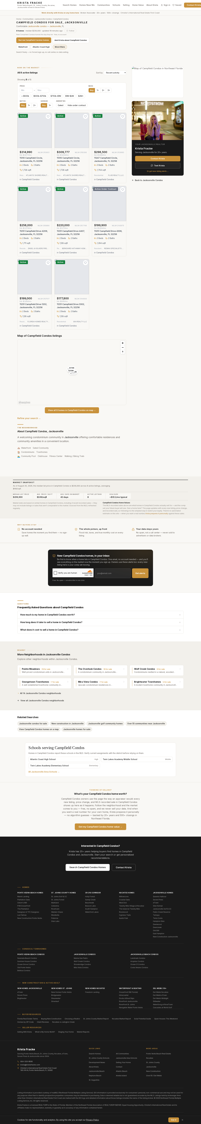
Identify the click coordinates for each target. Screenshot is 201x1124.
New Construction (153, 1071)
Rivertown (55, 909)
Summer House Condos (27, 961)
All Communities (122, 1054)
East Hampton (158, 933)
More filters (60, 47)
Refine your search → (29, 418)
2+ (103, 90)
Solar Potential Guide (142, 1019)
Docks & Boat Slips (126, 998)
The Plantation (23, 909)
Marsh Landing (23, 897)
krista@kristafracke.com (30, 1065)
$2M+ (80, 96)
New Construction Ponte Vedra (29, 918)
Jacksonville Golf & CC (162, 909)
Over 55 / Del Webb (154, 1076)
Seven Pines (158, 900)
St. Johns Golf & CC (59, 897)
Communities (103, 5)
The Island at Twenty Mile (129, 909)
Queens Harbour (159, 897)
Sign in (167, 5)
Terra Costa (157, 918)
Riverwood (123, 912)
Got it (173, 1120)
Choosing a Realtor (72, 1019)
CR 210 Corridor (93, 893)
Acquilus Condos (137, 961)
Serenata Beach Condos (27, 958)
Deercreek (157, 927)
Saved (178, 5)
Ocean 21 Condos (137, 964)
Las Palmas (22, 915)
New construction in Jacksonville (68, 723)
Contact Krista (158, 158)
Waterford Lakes (92, 912)
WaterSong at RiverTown (163, 1004)
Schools (116, 5)
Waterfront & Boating (130, 988)
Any (92, 90)
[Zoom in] (122, 343)
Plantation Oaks (23, 900)
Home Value (138, 5)
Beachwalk (89, 903)
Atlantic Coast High (41, 47)
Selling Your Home (123, 1062)
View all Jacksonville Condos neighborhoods (42, 700)
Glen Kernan (158, 906)
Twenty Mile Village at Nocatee (131, 906)
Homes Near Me (87, 5)
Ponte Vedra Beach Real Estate (158, 1054)
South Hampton (91, 909)
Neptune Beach (95, 1076)
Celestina (55, 906)
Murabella (55, 915)
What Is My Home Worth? (45, 1032)
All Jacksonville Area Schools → (44, 772)
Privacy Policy (92, 1120)
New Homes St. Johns (61, 988)
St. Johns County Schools (99, 1058)
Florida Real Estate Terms (27, 1019)
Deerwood (157, 924)
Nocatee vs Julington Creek (63, 1022)
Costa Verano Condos (139, 967)
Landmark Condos (137, 958)
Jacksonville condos (37, 26)
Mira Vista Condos (81, 967)
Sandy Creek (90, 900)
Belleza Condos (23, 970)
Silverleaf (55, 1001)
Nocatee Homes (126, 893)
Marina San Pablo (81, 958)
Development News (97, 1062)
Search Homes (70, 5)
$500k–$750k (40, 96)
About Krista (152, 5)
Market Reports (83, 1032)
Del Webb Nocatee (160, 992)
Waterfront (22, 47)
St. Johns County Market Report (96, 1019)
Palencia (54, 918)
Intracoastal (123, 995)
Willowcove (124, 897)
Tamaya (156, 915)
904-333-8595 (26, 1061)
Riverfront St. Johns (127, 1004)
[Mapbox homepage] (24, 402)
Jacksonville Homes (163, 893)
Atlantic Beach (121, 1071)
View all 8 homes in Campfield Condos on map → (72, 410)
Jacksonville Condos (43, 19)
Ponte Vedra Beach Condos (30, 954)
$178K (71, 368)
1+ (98, 90)
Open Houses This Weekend (166, 1019)
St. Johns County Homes (63, 893)
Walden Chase (57, 912)
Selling (126, 5)
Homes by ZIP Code (25, 1022)
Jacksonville (55, 26)
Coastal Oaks (124, 900)
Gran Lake (55, 921)
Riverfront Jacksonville (128, 1001)
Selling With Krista (24, 1032)
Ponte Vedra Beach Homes (30, 893)
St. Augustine (94, 1080)
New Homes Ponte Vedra (61, 992)
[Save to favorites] (48, 116)
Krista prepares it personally (156, 513)
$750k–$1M (56, 96)
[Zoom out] (122, 347)
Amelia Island (121, 1076)
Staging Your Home (66, 1032)
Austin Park (123, 918)
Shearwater (55, 998)
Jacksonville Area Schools (126, 1058)
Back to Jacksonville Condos (149, 180)
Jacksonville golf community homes (105, 723)
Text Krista (159, 165)
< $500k (25, 96)
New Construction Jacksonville (165, 937)
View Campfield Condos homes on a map (39, 729)
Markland (55, 903)
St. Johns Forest (57, 900)
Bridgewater (56, 995)
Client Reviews (43, 1022)
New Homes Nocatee (95, 988)
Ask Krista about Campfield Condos (71, 40)
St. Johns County (153, 1062)
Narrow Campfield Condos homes (33, 40)
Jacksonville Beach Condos (144, 954)
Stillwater (156, 1001)
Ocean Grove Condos (26, 964)
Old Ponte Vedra (23, 967)
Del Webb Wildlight (160, 998)
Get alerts (140, 573)
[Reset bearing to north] (122, 352)
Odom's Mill (22, 903)
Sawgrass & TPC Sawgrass (28, 912)
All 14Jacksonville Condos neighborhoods (40, 693)
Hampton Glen (158, 921)
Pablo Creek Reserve (161, 912)
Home (18, 19)
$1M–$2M (69, 96)
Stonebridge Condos (82, 964)
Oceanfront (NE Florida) (128, 992)
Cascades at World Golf (162, 1007)
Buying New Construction (51, 1019)
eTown (155, 903)
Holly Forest (90, 897)
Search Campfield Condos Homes (87, 867)
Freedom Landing (92, 992)
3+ (109, 90)
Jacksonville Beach (96, 1071)
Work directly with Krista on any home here (60, 13)
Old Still (156, 930)
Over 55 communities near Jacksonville (146, 723)
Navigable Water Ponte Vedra (131, 1007)
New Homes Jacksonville (29, 988)
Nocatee (149, 1058)
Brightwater (22, 998)
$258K (71, 371)
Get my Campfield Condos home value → (100, 826)
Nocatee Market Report (121, 1019)
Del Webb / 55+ (159, 988)
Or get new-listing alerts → (158, 171)
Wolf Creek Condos (82, 961)
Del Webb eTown (160, 995)
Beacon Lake (90, 906)
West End (123, 903)
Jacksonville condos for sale (33, 723)
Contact (119, 1067)
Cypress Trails (125, 915)
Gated (60, 105)
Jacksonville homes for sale (76, 729)
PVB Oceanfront (23, 906)
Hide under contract (77, 105)
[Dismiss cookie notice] (182, 1120)
